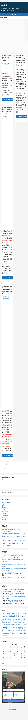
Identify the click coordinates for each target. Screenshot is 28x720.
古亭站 (13, 619)
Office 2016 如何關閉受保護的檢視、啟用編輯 (12, 559)
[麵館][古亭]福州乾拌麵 (13, 603)
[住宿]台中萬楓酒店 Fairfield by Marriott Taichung (14, 540)
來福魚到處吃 (5, 512)
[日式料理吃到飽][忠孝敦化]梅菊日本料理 (11, 573)
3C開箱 (3, 613)
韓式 (25, 633)
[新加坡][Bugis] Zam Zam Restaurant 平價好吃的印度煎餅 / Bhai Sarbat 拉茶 (20, 59)
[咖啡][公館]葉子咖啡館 (13, 594)
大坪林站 (11, 622)
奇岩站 (21, 622)
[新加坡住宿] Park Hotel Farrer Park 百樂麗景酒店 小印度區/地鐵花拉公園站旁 (7, 289)
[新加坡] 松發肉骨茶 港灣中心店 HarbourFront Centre (6, 58)
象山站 (21, 633)
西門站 (17, 633)
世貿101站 (21, 613)
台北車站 (17, 619)
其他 (6, 619)
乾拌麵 (6, 616)
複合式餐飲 (13, 633)
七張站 (16, 613)
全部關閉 (9, 502)
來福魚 (4, 5)
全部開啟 (4, 502)
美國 (4, 633)
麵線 (6, 635)
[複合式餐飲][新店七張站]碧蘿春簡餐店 (11, 564)
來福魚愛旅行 (5, 514)
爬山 (14, 631)
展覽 (4, 624)
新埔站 (19, 624)
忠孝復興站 (9, 624)
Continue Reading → (9, 99)
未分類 (6, 627)
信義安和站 (22, 616)
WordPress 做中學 (9, 613)
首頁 (3, 504)
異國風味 (21, 631)
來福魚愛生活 (5, 515)
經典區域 (4, 508)
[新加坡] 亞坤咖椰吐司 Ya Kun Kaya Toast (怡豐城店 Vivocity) (7, 110)
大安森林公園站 (17, 622)
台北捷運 (4, 510)
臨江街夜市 (7, 633)
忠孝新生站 (14, 624)
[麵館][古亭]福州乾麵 (13, 601)
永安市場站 (5, 630)
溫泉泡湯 (10, 631)
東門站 (11, 628)
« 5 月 (3, 663)
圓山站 (4, 622)
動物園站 (9, 619)
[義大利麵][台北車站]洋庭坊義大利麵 (10, 577)
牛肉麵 (17, 631)
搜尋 (3, 506)
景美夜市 (22, 624)
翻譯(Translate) (5, 517)
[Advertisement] (12, 30)
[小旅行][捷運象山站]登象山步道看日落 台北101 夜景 (14, 568)
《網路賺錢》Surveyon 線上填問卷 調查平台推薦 (13, 533)
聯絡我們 (4, 519)
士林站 (7, 622)
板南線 (20, 627)
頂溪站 (3, 635)
